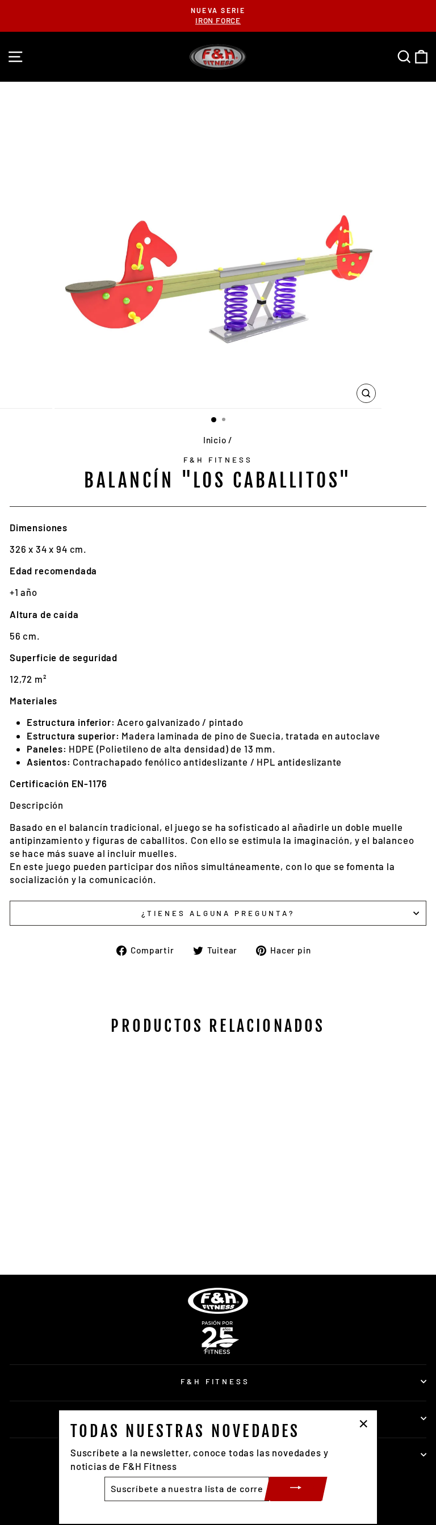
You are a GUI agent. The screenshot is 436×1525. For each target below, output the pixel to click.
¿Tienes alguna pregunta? (218, 913)
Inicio (215, 440)
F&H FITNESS (215, 1381)
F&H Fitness (218, 459)
